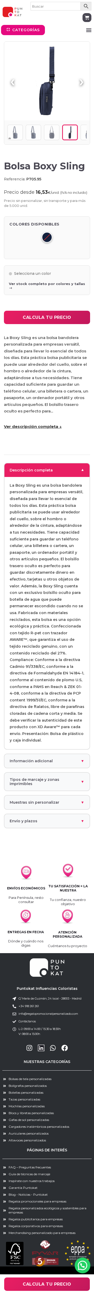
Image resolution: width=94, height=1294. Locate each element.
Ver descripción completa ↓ (33, 426)
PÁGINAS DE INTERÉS (47, 1150)
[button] (88, 30)
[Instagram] (29, 1048)
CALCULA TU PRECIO (47, 317)
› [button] (81, 81)
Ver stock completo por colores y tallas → (47, 286)
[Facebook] (64, 1048)
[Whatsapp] (53, 1048)
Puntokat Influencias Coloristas (47, 988)
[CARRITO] (87, 17)
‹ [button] (12, 81)
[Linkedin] (41, 1048)
